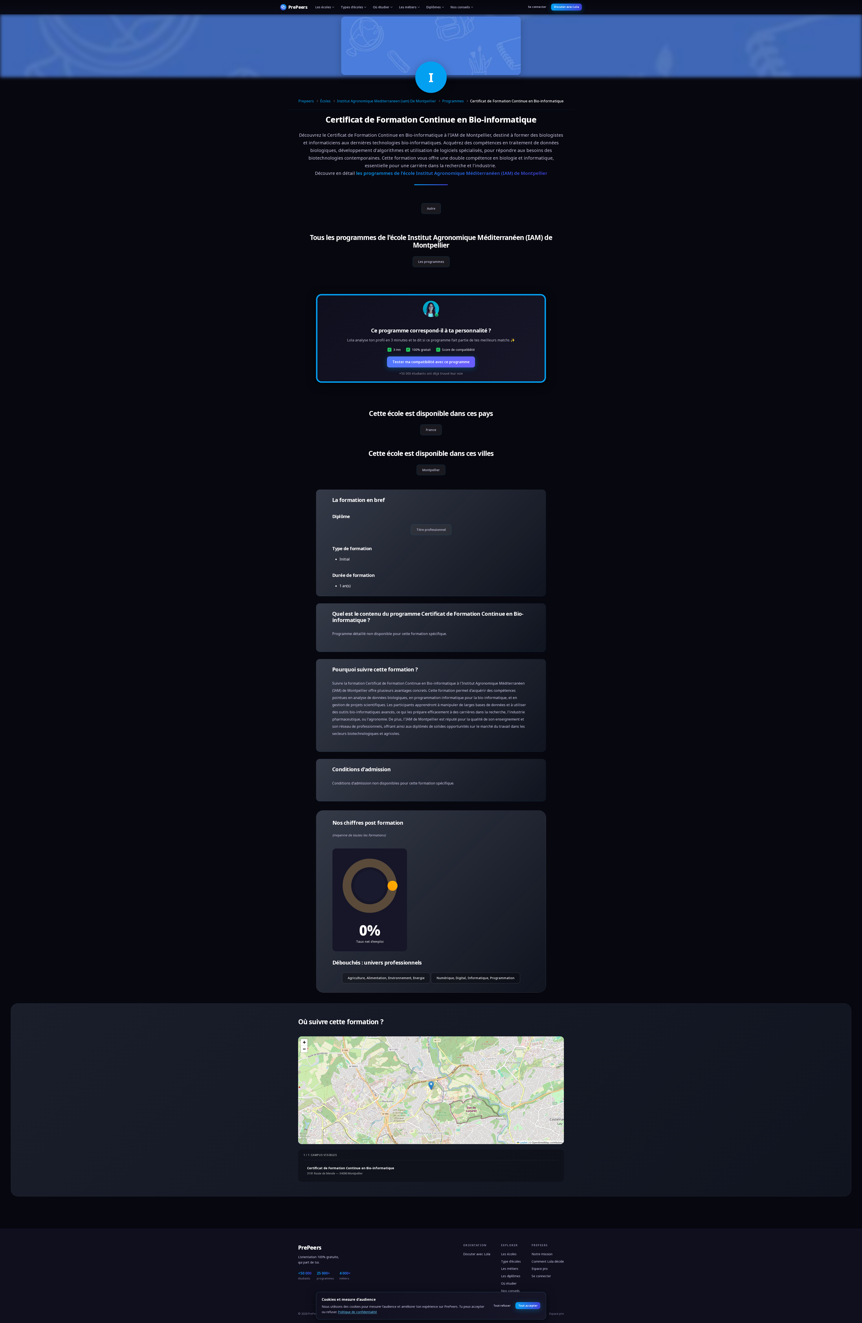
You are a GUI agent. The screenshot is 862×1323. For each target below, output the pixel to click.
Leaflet (523, 1142)
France (431, 430)
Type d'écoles (511, 1261)
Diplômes (433, 7)
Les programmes (431, 261)
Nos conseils (460, 7)
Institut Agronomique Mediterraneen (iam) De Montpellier (386, 101)
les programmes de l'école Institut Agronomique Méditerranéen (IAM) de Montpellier (451, 173)
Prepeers (306, 101)
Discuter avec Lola (566, 7)
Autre (431, 208)
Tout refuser (501, 1306)
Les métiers (407, 7)
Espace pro (540, 1268)
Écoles (325, 101)
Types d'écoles (352, 7)
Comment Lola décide (548, 1261)
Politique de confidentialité (357, 1312)
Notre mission (542, 1254)
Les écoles (323, 7)
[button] (431, 1085)
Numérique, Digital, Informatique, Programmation (476, 978)
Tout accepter (527, 1306)
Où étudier (381, 7)
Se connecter (537, 7)
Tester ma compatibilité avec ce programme (431, 361)
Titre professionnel (431, 529)
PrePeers (309, 1247)
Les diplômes (510, 1276)
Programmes (453, 101)
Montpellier (431, 470)
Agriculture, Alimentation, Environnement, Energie (386, 978)
